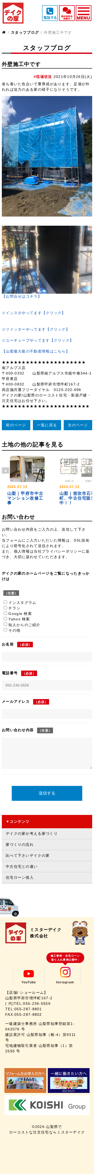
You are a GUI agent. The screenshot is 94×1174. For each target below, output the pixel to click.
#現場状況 (43, 77)
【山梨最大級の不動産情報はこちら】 (36, 351)
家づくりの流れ (20, 844)
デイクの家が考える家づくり (32, 833)
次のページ (78, 425)
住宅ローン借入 (20, 877)
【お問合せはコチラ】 (22, 296)
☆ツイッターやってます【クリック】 (36, 329)
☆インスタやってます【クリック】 (34, 313)
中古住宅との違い (22, 866)
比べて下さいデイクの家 (28, 855)
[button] (88, 470)
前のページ (16, 425)
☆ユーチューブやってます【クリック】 (38, 340)
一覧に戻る (47, 425)
